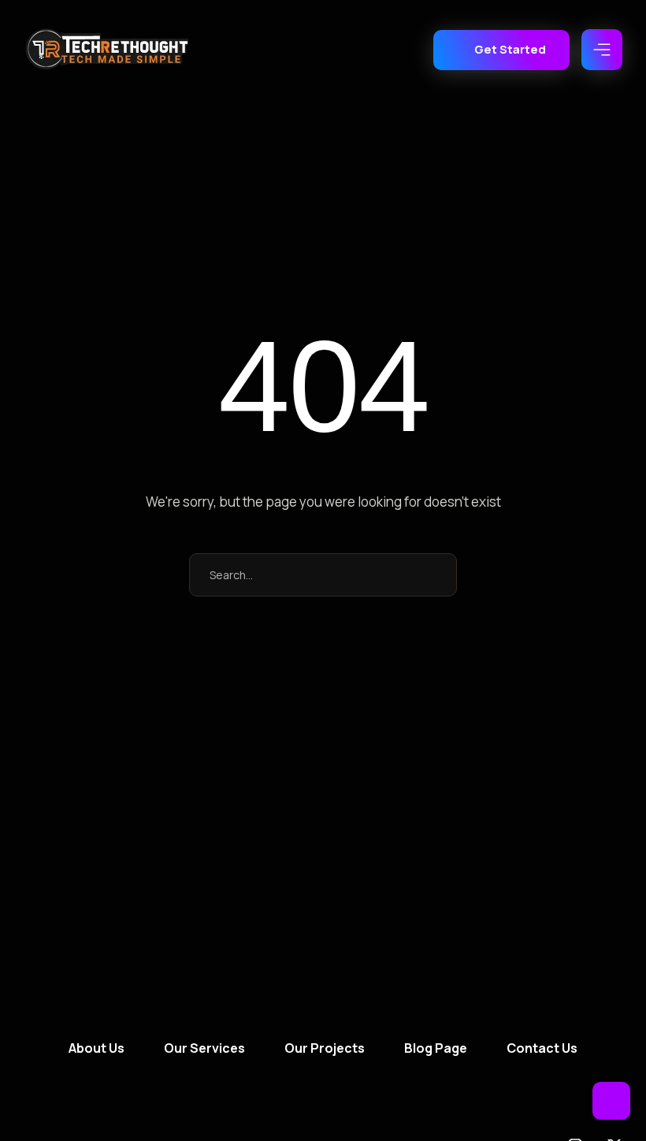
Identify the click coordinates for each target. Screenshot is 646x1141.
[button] (501, 50)
